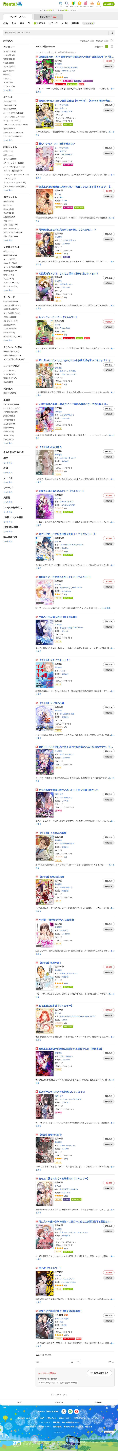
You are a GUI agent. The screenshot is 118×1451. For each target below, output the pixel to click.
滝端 (61, 1322)
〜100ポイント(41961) (12, 336)
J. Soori (67, 328)
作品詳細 (108, 66)
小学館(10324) (9, 420)
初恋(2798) (7, 205)
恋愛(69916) (8, 151)
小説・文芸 (59, 794)
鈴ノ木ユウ (73, 973)
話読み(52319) (9, 332)
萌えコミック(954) (10, 286)
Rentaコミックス (68, 70)
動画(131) (7, 78)
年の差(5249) (8, 213)
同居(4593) (7, 220)
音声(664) (7, 74)
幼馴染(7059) (8, 201)
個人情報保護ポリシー (70, 1422)
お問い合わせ (51, 1418)
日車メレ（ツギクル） (68, 1232)
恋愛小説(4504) (9, 128)
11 (66, 77)
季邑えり (70, 415)
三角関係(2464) (9, 216)
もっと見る (7, 90)
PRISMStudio (78, 627)
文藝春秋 (65, 461)
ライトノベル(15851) (11, 120)
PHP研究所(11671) (10, 412)
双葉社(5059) (8, 435)
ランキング (59, 1402)
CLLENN (65, 1148)
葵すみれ (68, 284)
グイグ (71, 1279)
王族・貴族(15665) (10, 236)
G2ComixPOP (67, 154)
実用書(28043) (9, 59)
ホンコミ (65, 631)
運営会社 (88, 1426)
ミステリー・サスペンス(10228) (16, 174)
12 (66, 253)
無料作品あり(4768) (11, 351)
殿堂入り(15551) (10, 317)
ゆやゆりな (64, 930)
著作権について (45, 1426)
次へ (111, 1361)
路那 (72, 713)
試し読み (108, 105)
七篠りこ (70, 754)
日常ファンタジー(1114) (12, 232)
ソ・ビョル (64, 1279)
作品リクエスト (65, 1418)
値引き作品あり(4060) (12, 355)
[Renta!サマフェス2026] (19, 4)
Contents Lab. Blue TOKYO (84, 1016)
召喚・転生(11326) (10, 224)
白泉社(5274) (8, 431)
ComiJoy (79, 544)
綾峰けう (68, 887)
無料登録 (109, 4)
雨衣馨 (62, 887)
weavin (64, 1019)
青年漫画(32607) (10, 109)
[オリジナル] (39, 23)
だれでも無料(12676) (11, 305)
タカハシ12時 (65, 67)
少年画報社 (66, 1235)
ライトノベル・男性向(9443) (14, 186)
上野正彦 (63, 458)
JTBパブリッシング (69, 374)
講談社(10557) (9, 416)
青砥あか (69, 1056)
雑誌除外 (100, 41)
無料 (109, 61)
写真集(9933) (8, 63)
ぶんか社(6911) (9, 423)
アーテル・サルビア (67, 1099)
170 (66, 1335)
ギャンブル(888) (9, 178)
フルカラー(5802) (10, 263)
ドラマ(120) (8, 82)
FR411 (62, 1056)
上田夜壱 (63, 415)
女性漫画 (58, 411)
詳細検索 (98, 1402)
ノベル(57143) (9, 55)
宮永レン (72, 240)
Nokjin (62, 1016)
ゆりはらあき (83, 1232)
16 (66, 1196)
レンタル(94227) (10, 328)
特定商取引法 (31, 1426)
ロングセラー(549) (10, 321)
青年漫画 (58, 64)
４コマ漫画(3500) (10, 270)
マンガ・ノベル (18, 16)
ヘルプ (35, 1418)
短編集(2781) (8, 274)
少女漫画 (58, 237)
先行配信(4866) (9, 324)
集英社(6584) (8, 427)
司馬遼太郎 (64, 973)
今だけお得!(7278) (10, 301)
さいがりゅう (70, 1145)
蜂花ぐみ (63, 754)
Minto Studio (77, 587)
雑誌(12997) (8, 251)
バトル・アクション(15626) (14, 167)
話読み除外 (85, 41)
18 (66, 1248)
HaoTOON (69, 1016)
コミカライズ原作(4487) (12, 267)
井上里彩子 (64, 1189)
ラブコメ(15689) (10, 159)
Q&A (42, 1418)
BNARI (78, 1099)
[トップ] (10, 4)
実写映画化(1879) (10, 378)
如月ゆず (63, 587)
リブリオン (66, 800)
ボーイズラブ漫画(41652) (13, 113)
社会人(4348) (8, 209)
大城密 (62, 1145)
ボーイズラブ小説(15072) (13, 132)
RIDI (63, 331)
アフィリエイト (45, 1422)
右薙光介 (74, 67)
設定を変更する (101, 1373)
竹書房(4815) (8, 439)
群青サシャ (64, 371)
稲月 (61, 797)
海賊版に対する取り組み (73, 1426)
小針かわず (71, 458)
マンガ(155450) (9, 51)
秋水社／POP (67, 111)
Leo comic (66, 243)
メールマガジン (94, 1418)
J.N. (61, 197)
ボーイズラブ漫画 (61, 104)
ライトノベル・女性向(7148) (14, 182)
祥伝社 (64, 1325)
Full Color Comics (69, 1282)
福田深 (62, 284)
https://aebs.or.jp (28, 1446)
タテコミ (58, 194)
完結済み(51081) (10, 393)
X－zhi (64, 200)
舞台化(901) (8, 382)
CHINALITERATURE (68, 544)
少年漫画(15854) (10, 105)
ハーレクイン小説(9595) (12, 136)
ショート (49, 16)
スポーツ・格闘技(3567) (12, 170)
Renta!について (24, 1418)
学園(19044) (8, 155)
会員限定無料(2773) (11, 309)
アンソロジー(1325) (11, 282)
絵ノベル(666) (9, 70)
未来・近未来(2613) (11, 228)
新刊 (19, 1402)
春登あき (63, 627)
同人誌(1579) (8, 278)
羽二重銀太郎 (65, 713)
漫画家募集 (57, 1426)
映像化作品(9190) (10, 255)
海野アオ (63, 151)
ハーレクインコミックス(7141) (15, 124)
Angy (62, 328)
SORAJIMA (73, 1189)
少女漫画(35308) (10, 101)
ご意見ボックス (80, 1418)
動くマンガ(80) (9, 86)
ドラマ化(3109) (9, 374)
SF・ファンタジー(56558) (13, 163)
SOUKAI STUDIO (66, 501)
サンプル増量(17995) (11, 313)
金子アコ (63, 108)
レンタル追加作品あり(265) (14, 359)
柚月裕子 (63, 843)
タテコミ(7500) (9, 66)
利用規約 (56, 1422)
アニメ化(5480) (9, 370)
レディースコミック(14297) (14, 116)
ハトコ (62, 670)
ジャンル (87, 23)
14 (66, 1158)
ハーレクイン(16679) (11, 408)
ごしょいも (64, 240)
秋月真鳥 (72, 371)
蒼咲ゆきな (68, 797)
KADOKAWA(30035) (11, 404)
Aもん (69, 587)
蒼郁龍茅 (70, 843)
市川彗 (69, 627)
